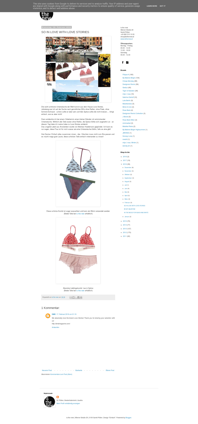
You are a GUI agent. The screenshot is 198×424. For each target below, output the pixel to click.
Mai (126, 192)
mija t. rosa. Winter (129, 142)
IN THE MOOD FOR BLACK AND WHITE (136, 212)
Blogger (128, 417)
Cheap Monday (128, 81)
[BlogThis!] (73, 297)
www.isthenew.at (127, 39)
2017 (125, 160)
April (126, 195)
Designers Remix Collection (133, 113)
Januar (127, 217)
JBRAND (126, 133)
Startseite (78, 370)
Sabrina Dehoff (128, 97)
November (128, 171)
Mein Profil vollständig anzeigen (68, 403)
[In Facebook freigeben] (78, 297)
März (126, 199)
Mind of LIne (127, 107)
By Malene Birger (129, 78)
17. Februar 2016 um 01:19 (66, 314)
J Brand (125, 116)
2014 (125, 225)
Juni (126, 188)
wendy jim (126, 146)
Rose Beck (127, 110)
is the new (80, 213)
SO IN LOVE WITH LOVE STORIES (134, 206)
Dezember (128, 167)
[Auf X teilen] (76, 297)
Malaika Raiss (128, 126)
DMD (54, 314)
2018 (125, 156)
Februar (127, 202)
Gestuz (125, 87)
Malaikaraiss (127, 103)
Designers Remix (129, 84)
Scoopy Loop (127, 136)
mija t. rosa (127, 94)
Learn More (152, 6)
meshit (125, 139)
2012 (125, 232)
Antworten (55, 327)
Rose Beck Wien (129, 120)
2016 (125, 164)
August (127, 181)
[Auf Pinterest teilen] (81, 297)
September (128, 178)
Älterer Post (110, 370)
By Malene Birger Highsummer (134, 129)
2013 (125, 228)
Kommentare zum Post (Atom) (61, 374)
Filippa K (126, 74)
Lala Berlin (127, 100)
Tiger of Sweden (129, 90)
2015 (125, 221)
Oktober (127, 174)
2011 (125, 236)
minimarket (127, 123)
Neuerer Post (47, 370)
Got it (163, 6)
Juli (126, 185)
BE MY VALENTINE (129, 209)
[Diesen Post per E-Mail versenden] (71, 297)
